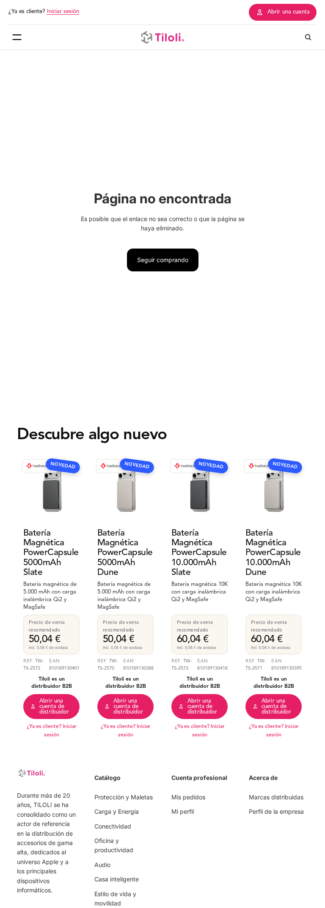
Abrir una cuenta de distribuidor (54, 706)
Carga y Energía (116, 811)
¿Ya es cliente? (43, 11)
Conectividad (112, 826)
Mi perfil (182, 811)
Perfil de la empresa (276, 811)
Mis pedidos (188, 797)
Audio (102, 864)
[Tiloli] (162, 37)
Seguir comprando (162, 259)
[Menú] (16, 37)
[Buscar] (308, 37)
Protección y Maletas (123, 797)
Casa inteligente (116, 879)
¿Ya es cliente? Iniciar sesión (52, 731)
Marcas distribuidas (276, 797)
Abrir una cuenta (288, 12)
